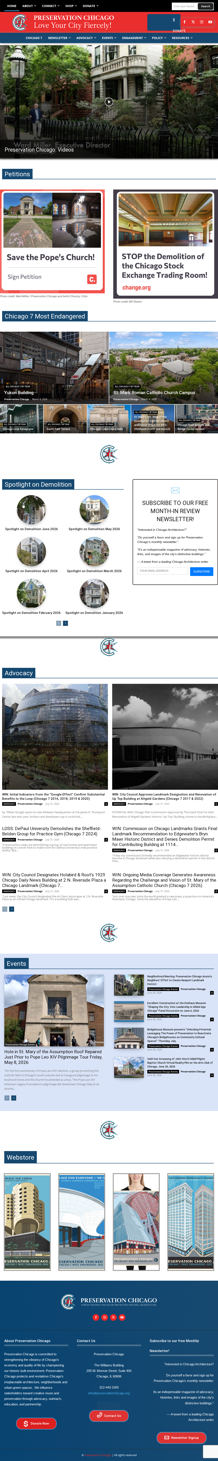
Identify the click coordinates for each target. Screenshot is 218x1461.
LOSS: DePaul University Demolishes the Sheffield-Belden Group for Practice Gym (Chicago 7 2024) (51, 831)
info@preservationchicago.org (109, 1393)
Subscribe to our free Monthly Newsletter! (174, 1346)
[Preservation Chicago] (64, 22)
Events (16, 963)
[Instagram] (201, 22)
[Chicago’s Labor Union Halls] (109, 419)
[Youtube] (122, 1317)
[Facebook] (184, 22)
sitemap (109, 1405)
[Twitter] (193, 22)
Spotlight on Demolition (38, 484)
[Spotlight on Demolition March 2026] (94, 551)
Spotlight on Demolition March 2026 (94, 571)
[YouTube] (210, 22)
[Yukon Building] (54, 368)
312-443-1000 (109, 1387)
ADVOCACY (9, 803)
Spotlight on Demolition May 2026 (94, 529)
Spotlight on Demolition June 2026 (31, 529)
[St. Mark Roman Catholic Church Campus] (163, 368)
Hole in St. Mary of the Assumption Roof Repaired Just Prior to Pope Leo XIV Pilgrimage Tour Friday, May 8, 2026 (53, 1057)
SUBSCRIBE (201, 571)
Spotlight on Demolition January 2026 (94, 613)
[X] (113, 1317)
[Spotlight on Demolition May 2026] (94, 510)
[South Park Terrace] (65, 419)
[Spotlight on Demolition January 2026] (94, 593)
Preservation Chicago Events (20, 1044)
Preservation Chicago (30, 803)
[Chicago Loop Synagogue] (21, 419)
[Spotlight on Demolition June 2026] (31, 510)
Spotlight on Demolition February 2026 (31, 613)
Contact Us (86, 1341)
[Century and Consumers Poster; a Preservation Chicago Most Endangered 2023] (190, 1222)
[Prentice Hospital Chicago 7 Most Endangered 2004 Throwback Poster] (27, 1222)
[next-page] (65, 623)
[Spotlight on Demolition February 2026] (31, 593)
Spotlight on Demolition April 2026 (31, 571)
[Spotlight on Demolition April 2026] (31, 551)
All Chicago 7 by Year (18, 386)
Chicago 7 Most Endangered (45, 316)
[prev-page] (58, 623)
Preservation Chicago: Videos (39, 150)
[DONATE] (173, 20)
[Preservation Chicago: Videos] (109, 102)
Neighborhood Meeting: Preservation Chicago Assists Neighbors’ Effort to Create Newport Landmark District (179, 980)
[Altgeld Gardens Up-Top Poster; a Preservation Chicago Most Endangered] (81, 1222)
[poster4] (136, 1222)
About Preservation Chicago (27, 1341)
